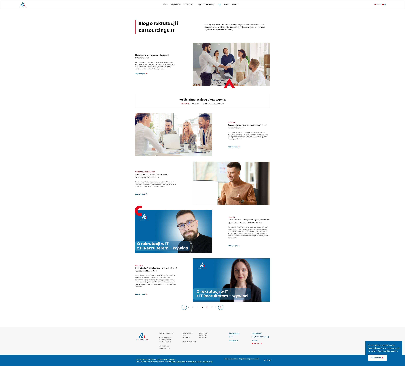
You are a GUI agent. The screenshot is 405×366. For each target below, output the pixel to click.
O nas (165, 4)
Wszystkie (185, 103)
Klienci (226, 4)
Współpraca (175, 4)
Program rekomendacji (205, 4)
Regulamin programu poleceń (249, 359)
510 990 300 (203, 333)
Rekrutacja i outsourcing (214, 103)
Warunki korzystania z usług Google (200, 362)
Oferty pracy (189, 4)
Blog (219, 4)
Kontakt (235, 4)
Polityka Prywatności (179, 362)
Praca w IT (196, 103)
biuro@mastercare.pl (189, 342)
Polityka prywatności (231, 359)
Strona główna (234, 333)
